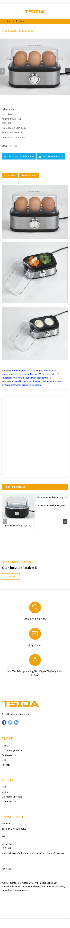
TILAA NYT (11, 576)
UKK (4, 760)
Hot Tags (6, 764)
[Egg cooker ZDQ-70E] (52, 497)
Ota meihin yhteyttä (12, 750)
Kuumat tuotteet (10, 882)
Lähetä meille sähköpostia (20, 156)
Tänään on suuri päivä (14, 828)
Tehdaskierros (9, 755)
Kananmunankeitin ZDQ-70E (52, 505)
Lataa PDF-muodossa (52, 156)
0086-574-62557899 (35, 618)
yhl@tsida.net (35, 645)
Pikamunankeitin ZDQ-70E (18, 525)
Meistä (5, 745)
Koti (9, 21)
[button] (67, 71)
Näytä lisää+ (8, 843)
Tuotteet (20, 21)
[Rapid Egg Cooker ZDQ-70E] (18, 507)
